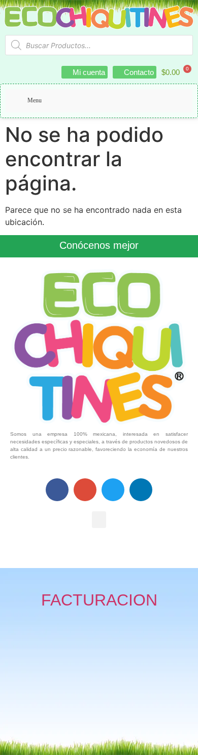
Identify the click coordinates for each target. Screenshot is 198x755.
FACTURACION (99, 600)
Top (186, 741)
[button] (99, 519)
